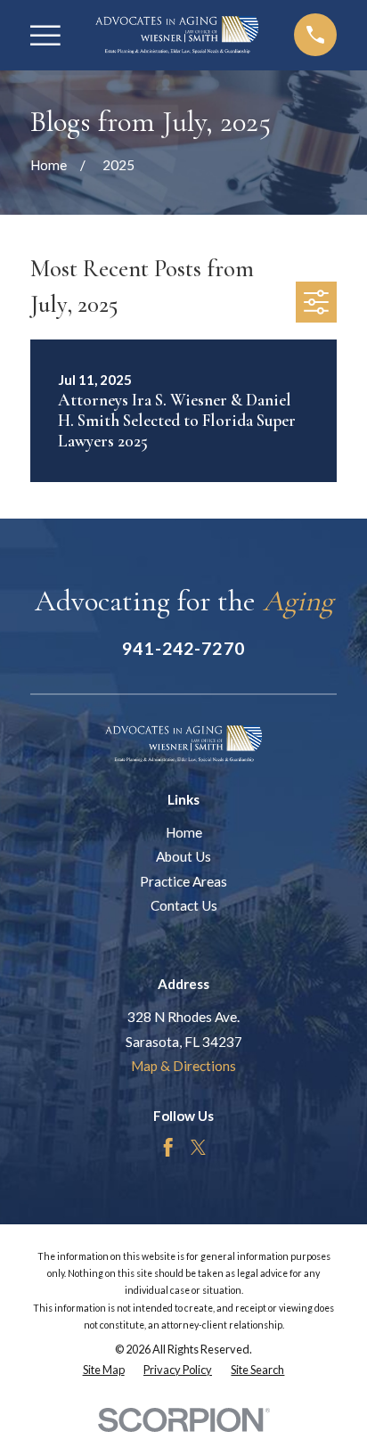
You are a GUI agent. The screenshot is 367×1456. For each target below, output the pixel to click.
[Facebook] (168, 1147)
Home (184, 832)
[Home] (176, 34)
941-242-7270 (183, 648)
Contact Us (184, 905)
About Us (183, 856)
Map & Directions (183, 1066)
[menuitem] (104, 1370)
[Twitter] (198, 1147)
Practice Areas (183, 881)
